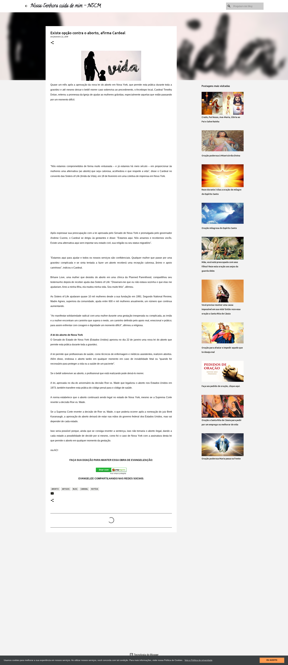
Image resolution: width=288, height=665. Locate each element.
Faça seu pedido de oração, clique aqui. (221, 386)
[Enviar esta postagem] (52, 494)
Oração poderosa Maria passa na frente (221, 458)
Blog (75, 489)
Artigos (65, 489)
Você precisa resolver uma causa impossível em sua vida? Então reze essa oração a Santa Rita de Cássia (221, 309)
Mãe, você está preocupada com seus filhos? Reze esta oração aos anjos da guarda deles (220, 266)
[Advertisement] (111, 128)
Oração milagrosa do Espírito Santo (219, 228)
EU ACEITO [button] (272, 660)
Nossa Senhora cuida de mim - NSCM (65, 6)
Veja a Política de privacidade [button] (198, 660)
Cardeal (84, 489)
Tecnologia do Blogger (146, 654)
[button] (52, 43)
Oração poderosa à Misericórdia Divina (221, 155)
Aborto (55, 489)
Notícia (94, 489)
